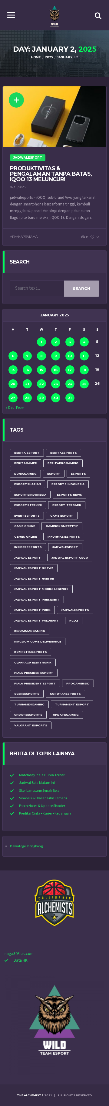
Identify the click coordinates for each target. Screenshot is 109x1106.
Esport (53, 473)
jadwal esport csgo (69, 557)
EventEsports (27, 515)
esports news (69, 494)
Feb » (20, 407)
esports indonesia (67, 484)
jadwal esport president (37, 599)
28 (27, 398)
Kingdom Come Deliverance (37, 641)
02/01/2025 (17, 187)
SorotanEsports (65, 693)
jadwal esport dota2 (33, 568)
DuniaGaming (25, 473)
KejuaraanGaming (29, 630)
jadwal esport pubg (32, 610)
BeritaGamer (25, 463)
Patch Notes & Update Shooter (42, 805)
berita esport (27, 452)
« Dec (10, 407)
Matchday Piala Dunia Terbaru (43, 775)
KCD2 (73, 620)
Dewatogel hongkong (26, 846)
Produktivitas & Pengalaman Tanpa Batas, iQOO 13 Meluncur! (51, 174)
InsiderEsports (28, 547)
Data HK (21, 960)
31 (70, 398)
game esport (61, 515)
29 (41, 398)
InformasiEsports (64, 536)
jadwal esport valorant (36, 620)
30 (55, 398)
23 (55, 384)
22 (41, 384)
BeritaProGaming (63, 463)
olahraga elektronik (32, 662)
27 (13, 398)
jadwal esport (27, 557)
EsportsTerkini (28, 505)
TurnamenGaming (29, 704)
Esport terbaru (66, 505)
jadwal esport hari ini (34, 578)
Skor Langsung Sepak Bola (39, 790)
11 (84, 356)
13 (13, 370)
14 (27, 370)
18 (84, 370)
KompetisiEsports (30, 651)
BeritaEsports (63, 452)
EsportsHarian (27, 484)
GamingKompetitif (62, 526)
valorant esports (30, 725)
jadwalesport (65, 547)
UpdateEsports (28, 714)
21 (27, 384)
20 (13, 384)
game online (24, 526)
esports (78, 473)
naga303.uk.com (19, 954)
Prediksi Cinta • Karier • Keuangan (45, 813)
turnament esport (72, 704)
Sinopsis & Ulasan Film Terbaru (43, 798)
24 (70, 384)
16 (56, 370)
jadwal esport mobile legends (41, 589)
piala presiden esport (33, 672)
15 (41, 370)
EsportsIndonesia (30, 494)
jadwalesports (75, 610)
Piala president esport (35, 683)
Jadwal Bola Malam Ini (37, 782)
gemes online (25, 536)
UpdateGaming (66, 714)
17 (70, 370)
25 (84, 384)
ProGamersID (78, 683)
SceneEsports (26, 693)
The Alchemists (30, 1095)
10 (70, 356)
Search (81, 288)
